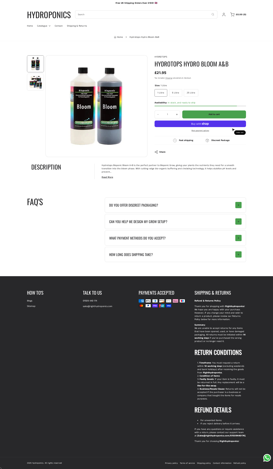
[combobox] (146, 14)
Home (120, 37)
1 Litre (161, 92)
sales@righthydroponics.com (97, 306)
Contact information (222, 463)
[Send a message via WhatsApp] (267, 457)
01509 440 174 (90, 300)
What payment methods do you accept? (137, 238)
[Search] (213, 14)
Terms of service (187, 463)
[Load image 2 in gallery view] (35, 82)
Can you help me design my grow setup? (138, 221)
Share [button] (162, 152)
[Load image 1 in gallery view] (35, 63)
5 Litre (175, 92)
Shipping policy (204, 463)
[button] (237, 14)
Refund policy (239, 463)
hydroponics (38, 463)
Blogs (29, 300)
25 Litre (191, 92)
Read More (107, 177)
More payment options (200, 130)
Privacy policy (171, 463)
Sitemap (31, 306)
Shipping (168, 78)
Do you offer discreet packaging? (133, 205)
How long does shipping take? (131, 254)
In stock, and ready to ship (175, 102)
